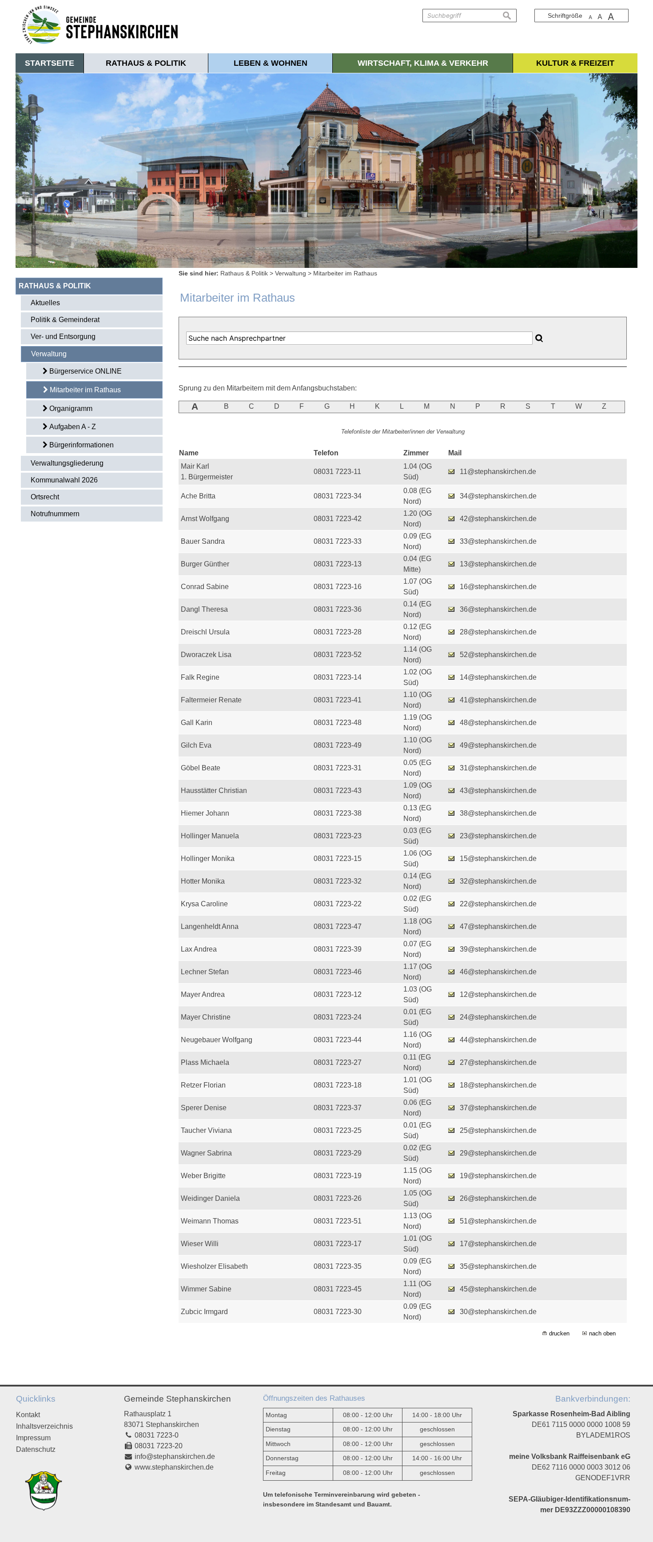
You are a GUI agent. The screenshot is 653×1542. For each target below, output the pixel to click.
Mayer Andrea (203, 994)
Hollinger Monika (208, 858)
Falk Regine (200, 677)
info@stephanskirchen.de (175, 1456)
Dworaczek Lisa (206, 654)
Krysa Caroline (204, 904)
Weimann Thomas (210, 1221)
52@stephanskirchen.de (498, 654)
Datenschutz (36, 1449)
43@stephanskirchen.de (498, 790)
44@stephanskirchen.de (498, 1040)
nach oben (602, 1333)
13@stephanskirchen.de (498, 564)
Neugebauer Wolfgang (216, 1040)
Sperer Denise (204, 1108)
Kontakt (28, 1414)
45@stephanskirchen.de (498, 1289)
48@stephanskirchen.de (498, 722)
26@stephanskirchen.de (498, 1198)
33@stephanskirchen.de (498, 541)
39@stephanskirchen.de (498, 949)
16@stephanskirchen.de (498, 586)
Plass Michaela (205, 1062)
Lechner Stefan (205, 972)
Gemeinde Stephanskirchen (177, 1398)
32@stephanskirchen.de (498, 881)
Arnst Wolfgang (205, 518)
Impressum (33, 1438)
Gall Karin (196, 722)
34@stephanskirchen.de (498, 496)
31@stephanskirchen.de (498, 768)
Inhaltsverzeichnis (44, 1426)
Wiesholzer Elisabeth (214, 1266)
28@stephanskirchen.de (498, 632)
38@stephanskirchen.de (498, 813)
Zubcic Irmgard (204, 1311)
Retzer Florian (203, 1085)
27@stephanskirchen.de (498, 1062)
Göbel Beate (200, 768)
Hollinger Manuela (210, 836)
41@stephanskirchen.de (498, 700)
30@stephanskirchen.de (498, 1311)
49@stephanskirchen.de (498, 745)
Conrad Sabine (205, 586)
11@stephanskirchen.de (498, 471)
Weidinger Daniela (210, 1198)
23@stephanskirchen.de (498, 836)
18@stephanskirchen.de (498, 1085)
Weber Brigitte (203, 1175)
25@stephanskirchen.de (498, 1130)
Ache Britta (198, 496)
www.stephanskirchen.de (174, 1467)
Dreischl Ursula (205, 632)
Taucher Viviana (206, 1130)
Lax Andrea (199, 949)
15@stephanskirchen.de (498, 858)
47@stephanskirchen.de (498, 926)
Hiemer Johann (205, 813)
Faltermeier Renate (211, 700)
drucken (559, 1333)
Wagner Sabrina (206, 1153)
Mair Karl (195, 466)
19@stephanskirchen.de (498, 1175)
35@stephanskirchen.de (498, 1266)
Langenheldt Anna (210, 926)
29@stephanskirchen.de (498, 1153)
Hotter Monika (203, 881)
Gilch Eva (196, 745)
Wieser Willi (200, 1243)
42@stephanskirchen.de (498, 518)
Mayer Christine (206, 1017)
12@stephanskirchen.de (498, 994)
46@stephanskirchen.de (498, 972)
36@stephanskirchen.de (498, 609)
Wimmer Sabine (206, 1289)
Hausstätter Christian (214, 790)
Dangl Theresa (204, 609)
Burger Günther (205, 564)
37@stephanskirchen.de (498, 1108)
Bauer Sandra (203, 541)
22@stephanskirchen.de (498, 904)
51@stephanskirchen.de (498, 1221)
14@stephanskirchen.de (498, 677)
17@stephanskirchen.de (498, 1243)
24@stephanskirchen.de (498, 1017)
